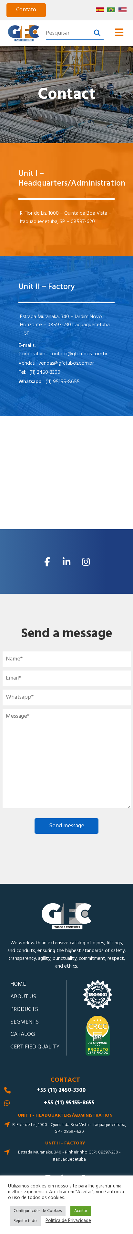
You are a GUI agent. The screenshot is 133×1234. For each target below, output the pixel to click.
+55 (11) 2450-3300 (61, 1090)
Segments (24, 1022)
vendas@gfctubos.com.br (66, 363)
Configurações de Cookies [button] (38, 1210)
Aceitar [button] (80, 1210)
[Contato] (26, 10)
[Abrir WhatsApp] (117, 1218)
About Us (23, 997)
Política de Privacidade (68, 1221)
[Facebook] (47, 561)
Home (18, 984)
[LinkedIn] (66, 561)
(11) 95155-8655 (63, 382)
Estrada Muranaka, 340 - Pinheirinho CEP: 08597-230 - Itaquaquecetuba (69, 1156)
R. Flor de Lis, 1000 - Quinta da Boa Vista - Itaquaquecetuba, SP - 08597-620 (69, 1128)
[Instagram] (85, 561)
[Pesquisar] (97, 33)
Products (24, 1009)
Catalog (22, 1034)
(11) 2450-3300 (44, 373)
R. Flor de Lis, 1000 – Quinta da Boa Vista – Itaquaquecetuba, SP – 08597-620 (65, 217)
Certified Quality (35, 1047)
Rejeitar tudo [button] (25, 1221)
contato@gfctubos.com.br (78, 354)
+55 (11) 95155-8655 (69, 1103)
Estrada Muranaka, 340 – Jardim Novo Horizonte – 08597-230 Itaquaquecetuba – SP (65, 325)
